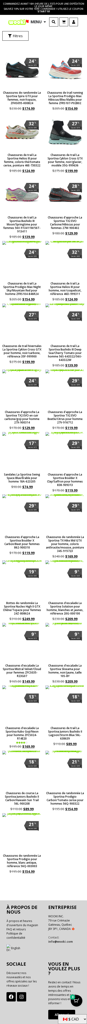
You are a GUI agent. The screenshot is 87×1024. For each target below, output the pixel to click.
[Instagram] (21, 996)
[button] (53, 21)
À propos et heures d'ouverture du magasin (22, 923)
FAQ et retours (16, 929)
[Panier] (63, 21)
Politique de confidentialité (15, 936)
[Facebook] (11, 996)
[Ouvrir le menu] (45, 22)
